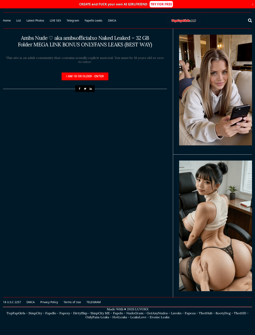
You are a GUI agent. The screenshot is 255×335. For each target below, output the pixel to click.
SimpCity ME (100, 313)
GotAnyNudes (157, 313)
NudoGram (134, 313)
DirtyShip (80, 313)
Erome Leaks (160, 317)
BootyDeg (223, 313)
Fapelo (118, 313)
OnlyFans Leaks (97, 317)
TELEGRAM (93, 302)
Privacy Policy (49, 302)
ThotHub (205, 313)
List (18, 20)
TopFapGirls (16, 313)
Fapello (50, 313)
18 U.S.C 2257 (12, 302)
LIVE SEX (55, 20)
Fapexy (64, 313)
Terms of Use (72, 302)
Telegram (73, 20)
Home (7, 20)
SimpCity (35, 313)
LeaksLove (138, 317)
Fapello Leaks (93, 20)
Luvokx (176, 313)
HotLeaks (119, 317)
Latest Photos (35, 20)
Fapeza (190, 313)
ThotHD (240, 313)
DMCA (112, 20)
